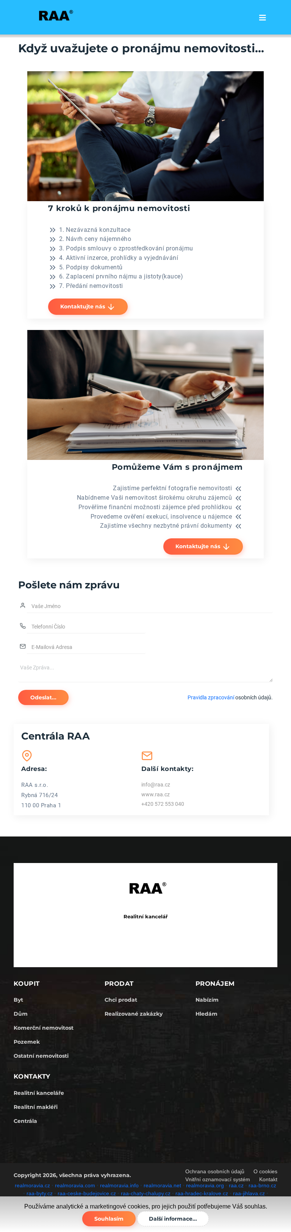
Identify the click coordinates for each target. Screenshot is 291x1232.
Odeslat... (43, 697)
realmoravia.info (119, 1185)
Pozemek (27, 1041)
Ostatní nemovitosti (41, 1055)
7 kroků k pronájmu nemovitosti (119, 208)
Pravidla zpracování (211, 697)
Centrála (25, 1121)
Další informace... (173, 1218)
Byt (18, 999)
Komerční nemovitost (44, 1027)
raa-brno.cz (262, 1185)
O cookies (265, 1171)
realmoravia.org (205, 1185)
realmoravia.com (75, 1185)
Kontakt (268, 1179)
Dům (21, 1013)
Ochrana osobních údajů (214, 1171)
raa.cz (236, 1185)
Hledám (206, 1013)
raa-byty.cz (40, 1193)
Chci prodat (121, 999)
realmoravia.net (162, 1185)
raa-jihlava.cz (249, 1193)
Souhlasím (109, 1218)
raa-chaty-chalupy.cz (146, 1193)
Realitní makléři (36, 1107)
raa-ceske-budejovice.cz (87, 1193)
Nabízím (207, 999)
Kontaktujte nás (83, 306)
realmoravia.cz (32, 1185)
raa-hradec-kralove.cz (201, 1193)
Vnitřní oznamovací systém (217, 1179)
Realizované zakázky (134, 1013)
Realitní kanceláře (39, 1093)
